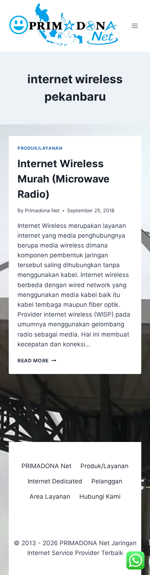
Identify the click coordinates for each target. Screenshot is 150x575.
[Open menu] (134, 26)
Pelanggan (106, 481)
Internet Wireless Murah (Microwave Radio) (63, 178)
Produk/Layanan (39, 148)
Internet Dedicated (55, 481)
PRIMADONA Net (46, 466)
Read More (36, 360)
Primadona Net (42, 210)
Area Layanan (49, 496)
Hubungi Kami (100, 496)
